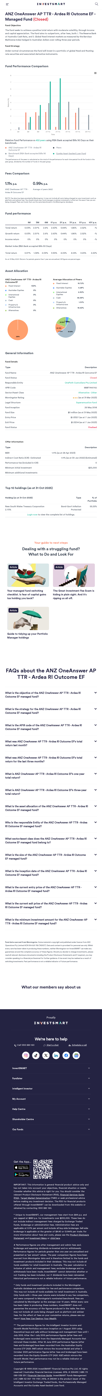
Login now (32, 515)
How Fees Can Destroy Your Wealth (38, 1319)
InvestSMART (19, 1068)
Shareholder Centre (23, 1119)
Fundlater (17, 1078)
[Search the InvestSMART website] (96, 4)
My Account (19, 1099)
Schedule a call (79, 1045)
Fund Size (9, 412)
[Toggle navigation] (7, 5)
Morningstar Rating (14, 398)
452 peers (41, 140)
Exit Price (9, 422)
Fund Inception (12, 407)
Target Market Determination (35, 1198)
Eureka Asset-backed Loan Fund (71, 154)
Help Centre (18, 1109)
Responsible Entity (14, 383)
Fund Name (10, 373)
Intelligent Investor (22, 1089)
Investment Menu (38, 1238)
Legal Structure (12, 403)
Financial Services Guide (40, 1375)
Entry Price (10, 417)
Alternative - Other (87, 393)
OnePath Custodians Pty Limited (81, 383)
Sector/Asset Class (14, 393)
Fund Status (11, 378)
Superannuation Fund (86, 403)
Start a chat (52, 1045)
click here (55, 1238)
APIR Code (10, 388)
